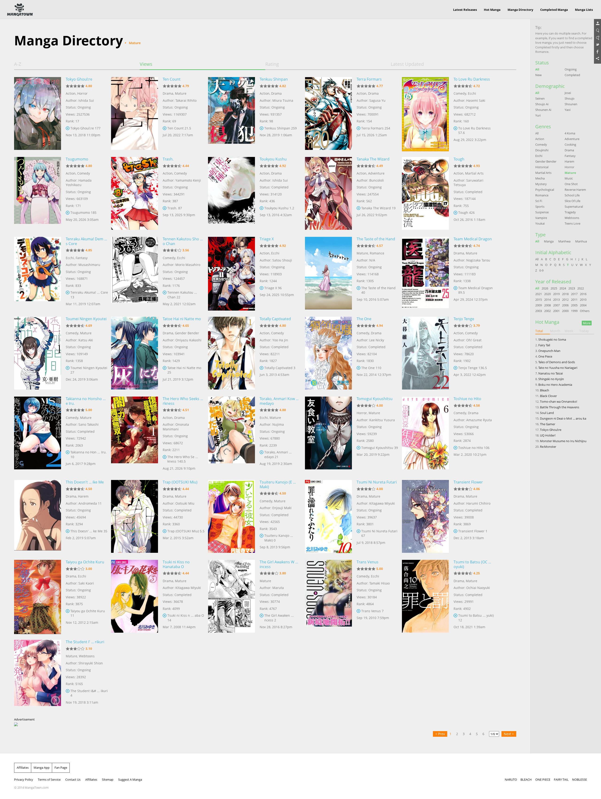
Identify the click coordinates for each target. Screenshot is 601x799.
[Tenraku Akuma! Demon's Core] (37, 273)
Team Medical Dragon (473, 239)
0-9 (541, 270)
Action (71, 93)
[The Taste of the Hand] (328, 273)
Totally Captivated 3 (279, 368)
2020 (547, 294)
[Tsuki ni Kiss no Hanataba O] (134, 596)
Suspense (542, 212)
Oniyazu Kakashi (188, 340)
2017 (574, 294)
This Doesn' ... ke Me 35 (88, 531)
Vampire (541, 218)
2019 (556, 294)
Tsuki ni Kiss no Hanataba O (176, 564)
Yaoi (567, 110)
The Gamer (547, 424)
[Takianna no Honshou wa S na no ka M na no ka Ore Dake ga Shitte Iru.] (37, 433)
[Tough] (425, 193)
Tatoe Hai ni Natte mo (182, 318)
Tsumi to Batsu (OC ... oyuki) (472, 564)
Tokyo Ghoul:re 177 (85, 128)
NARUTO (511, 779)
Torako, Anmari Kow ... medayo (279, 401)
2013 (556, 299)
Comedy (460, 93)
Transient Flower (468, 482)
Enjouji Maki (282, 508)
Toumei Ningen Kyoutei (86, 318)
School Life (572, 195)
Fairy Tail (544, 345)
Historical (541, 167)
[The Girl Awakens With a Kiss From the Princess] (231, 596)
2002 (547, 311)
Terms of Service (49, 779)
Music (569, 178)
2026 (545, 288)
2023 (571, 288)
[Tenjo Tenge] (425, 353)
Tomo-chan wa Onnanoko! (558, 401)
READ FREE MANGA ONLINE (20, 10)
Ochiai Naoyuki (478, 587)
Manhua (581, 241)
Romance (377, 253)
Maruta (278, 587)
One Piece (545, 356)
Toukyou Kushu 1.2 (279, 208)
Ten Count (172, 79)
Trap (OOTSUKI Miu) (180, 482)
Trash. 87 (174, 208)
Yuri (538, 115)
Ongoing (571, 69)
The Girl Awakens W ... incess (279, 564)
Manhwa (564, 241)
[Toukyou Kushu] (231, 193)
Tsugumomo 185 (83, 212)
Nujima (278, 424)
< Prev (440, 734)
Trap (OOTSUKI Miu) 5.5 (185, 531)
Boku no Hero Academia (555, 384)
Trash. (168, 159)
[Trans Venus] (328, 596)
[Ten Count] (134, 113)
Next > (509, 734)
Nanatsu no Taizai (550, 373)
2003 (538, 311)
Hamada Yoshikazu (79, 182)
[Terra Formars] (328, 113)
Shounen (571, 104)
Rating (272, 64)
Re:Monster (548, 446)
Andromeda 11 (90, 503)
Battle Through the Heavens (559, 407)
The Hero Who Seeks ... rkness (183, 401)
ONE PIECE (542, 779)
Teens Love (572, 223)
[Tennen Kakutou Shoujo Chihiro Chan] (134, 273)
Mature (180, 93)
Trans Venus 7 (372, 611)
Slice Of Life (572, 201)
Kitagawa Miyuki (382, 503)
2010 (583, 299)
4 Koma (570, 133)
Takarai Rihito (185, 100)
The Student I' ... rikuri (85, 641)
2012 (565, 299)
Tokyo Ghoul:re (79, 79)
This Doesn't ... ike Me (85, 482)
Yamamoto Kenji (188, 180)
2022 (580, 288)
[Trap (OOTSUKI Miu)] (134, 516)
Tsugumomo (77, 159)
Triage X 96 (273, 288)
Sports (539, 206)
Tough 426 (466, 212)
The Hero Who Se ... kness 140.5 (182, 459)
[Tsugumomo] (37, 193)
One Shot (571, 184)
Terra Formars (369, 79)
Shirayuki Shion (90, 663)
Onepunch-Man (549, 351)
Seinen (540, 98)
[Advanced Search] (597, 37)
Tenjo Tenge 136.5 (472, 368)
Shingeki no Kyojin (551, 379)
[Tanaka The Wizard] (328, 193)
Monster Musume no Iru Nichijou (563, 441)
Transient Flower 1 (472, 531)
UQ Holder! (547, 435)
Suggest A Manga (130, 779)
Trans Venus (367, 562)
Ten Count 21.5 (179, 128)
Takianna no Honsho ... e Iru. (86, 401)
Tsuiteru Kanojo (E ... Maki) (278, 484)
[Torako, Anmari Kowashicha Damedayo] (231, 433)
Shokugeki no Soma (552, 339)
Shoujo (569, 98)
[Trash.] (134, 193)
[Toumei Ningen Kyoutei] (37, 353)
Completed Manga (554, 10)
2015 (538, 299)
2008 (547, 305)
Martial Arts (474, 173)
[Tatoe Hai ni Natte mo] (134, 353)
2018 (565, 294)
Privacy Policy (23, 779)
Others (584, 311)
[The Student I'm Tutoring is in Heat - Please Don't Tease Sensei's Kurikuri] (37, 676)
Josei (568, 93)
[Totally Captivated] (231, 353)
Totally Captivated (275, 318)
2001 (556, 311)
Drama (168, 93)
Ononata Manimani (176, 426)
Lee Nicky (376, 340)
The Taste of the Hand (376, 239)
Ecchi (472, 93)
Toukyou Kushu (273, 159)
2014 (547, 299)
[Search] (597, 30)
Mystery (541, 184)
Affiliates (23, 767)
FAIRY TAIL (561, 779)
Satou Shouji (282, 260)
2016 (583, 294)
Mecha (540, 178)
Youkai (540, 223)
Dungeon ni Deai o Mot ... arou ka (563, 418)
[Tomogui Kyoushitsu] (328, 433)
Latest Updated (407, 64)
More (586, 323)
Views (146, 64)
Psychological (544, 189)
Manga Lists (584, 10)
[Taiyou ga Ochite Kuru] (37, 596)
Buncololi (376, 180)
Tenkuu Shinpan (274, 79)
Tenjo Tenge (464, 318)
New (538, 75)
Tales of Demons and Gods (556, 362)
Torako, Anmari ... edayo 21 (278, 454)
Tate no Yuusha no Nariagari (557, 368)
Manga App (42, 767)
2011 (574, 299)
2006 (565, 305)
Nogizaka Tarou (478, 260)
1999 (574, 311)
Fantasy (82, 258)
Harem (83, 496)
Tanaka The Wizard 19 (378, 208)
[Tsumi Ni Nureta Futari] (328, 516)
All (537, 69)
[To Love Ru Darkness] (425, 113)
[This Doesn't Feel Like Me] (37, 516)
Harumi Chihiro (478, 503)
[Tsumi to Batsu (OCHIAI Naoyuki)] (425, 596)
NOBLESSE (579, 779)
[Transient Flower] (425, 516)
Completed (572, 75)
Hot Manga (492, 10)
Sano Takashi (88, 424)
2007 (556, 305)
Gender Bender (187, 333)
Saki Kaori (86, 583)
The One (364, 318)
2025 (554, 288)
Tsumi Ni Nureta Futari (377, 482)
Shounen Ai (543, 110)
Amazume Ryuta (479, 420)
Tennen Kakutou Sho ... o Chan (183, 241)
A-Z (17, 64)
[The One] (328, 353)
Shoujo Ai (541, 104)
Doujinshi (541, 150)
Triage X (267, 239)
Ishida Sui (86, 100)
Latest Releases (465, 10)
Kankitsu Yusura (382, 420)
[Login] (597, 23)
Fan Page (60, 767)
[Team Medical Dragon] (425, 273)
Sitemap (107, 779)
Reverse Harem (575, 189)
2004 (583, 305)
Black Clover (548, 396)
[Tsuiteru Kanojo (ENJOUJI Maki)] (231, 516)
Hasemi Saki (475, 100)
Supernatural (574, 206)
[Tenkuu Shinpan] (231, 113)
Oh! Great (474, 340)
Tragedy (570, 212)
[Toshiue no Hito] (425, 433)
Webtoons (87, 656)
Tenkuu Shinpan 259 (280, 128)
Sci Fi (538, 201)
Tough (459, 159)
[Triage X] (231, 273)
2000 (565, 311)
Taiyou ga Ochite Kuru (85, 562)
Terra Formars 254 (375, 128)
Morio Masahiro (187, 264)
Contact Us (73, 779)
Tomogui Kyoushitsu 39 (379, 447)
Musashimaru (89, 264)
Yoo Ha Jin (280, 340)
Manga (549, 241)
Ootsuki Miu (184, 503)
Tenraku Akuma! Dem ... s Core (86, 241)
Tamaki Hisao (379, 583)
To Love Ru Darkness (472, 79)
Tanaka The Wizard (373, 159)
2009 (538, 305)
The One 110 (371, 368)
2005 (574, 305)
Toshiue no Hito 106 (473, 447)
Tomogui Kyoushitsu (375, 398)
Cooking (570, 144)
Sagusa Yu (377, 100)
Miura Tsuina (282, 100)
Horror (82, 93)
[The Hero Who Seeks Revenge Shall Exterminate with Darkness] (134, 433)
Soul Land (547, 413)
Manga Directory (520, 10)
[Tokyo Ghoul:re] (37, 113)
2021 (538, 294)
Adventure (376, 173)
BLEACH (526, 779)
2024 (562, 288)
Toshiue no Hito (467, 398)
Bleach (544, 390)
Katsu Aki (85, 340)
